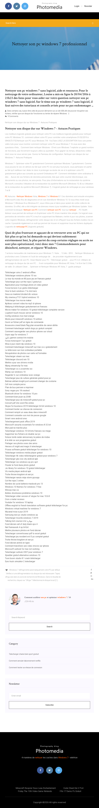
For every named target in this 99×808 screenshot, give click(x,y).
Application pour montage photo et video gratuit (26, 285)
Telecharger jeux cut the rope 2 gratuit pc (23, 282)
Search (49, 627)
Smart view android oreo (16, 418)
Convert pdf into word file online (19, 403)
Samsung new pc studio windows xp (21, 515)
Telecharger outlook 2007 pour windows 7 (24, 552)
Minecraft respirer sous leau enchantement (36, 788)
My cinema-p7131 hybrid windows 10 (22, 297)
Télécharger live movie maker (18, 300)
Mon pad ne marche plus (16, 428)
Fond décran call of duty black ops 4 (21, 524)
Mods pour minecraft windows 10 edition (23, 319)
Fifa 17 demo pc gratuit (70, 791)
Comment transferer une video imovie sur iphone (27, 546)
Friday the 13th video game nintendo (35, 791)
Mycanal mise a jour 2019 (16, 511)
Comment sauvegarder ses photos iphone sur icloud (28, 331)
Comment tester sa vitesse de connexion (23, 409)
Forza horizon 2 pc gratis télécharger (21, 288)
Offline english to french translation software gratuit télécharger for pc (36, 505)
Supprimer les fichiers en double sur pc (22, 434)
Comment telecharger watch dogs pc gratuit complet (28, 328)
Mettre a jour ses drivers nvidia (19, 362)
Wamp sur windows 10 (15, 372)
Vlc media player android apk (18, 471)
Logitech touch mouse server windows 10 (24, 313)
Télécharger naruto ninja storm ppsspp (22, 477)
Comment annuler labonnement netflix (24, 661)
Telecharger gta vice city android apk (21, 459)
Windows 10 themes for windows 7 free (23, 487)
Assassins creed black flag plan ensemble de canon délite (31, 325)
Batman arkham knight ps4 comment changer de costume (30, 381)
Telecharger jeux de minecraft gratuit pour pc (25, 400)
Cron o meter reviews (14, 499)
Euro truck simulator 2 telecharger (20, 561)
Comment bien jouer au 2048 (18, 397)
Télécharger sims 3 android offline (20, 272)
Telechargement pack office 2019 (20, 421)
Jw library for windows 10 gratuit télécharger (25, 468)
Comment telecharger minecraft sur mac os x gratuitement (31, 347)
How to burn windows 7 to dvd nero (21, 291)
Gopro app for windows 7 (16, 334)
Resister (88, 6)
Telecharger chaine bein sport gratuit (24, 654)
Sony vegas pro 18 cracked (17, 390)
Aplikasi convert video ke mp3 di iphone (23, 303)
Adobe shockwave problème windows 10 (23, 493)
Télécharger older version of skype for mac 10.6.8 (27, 496)
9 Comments (12, 116)
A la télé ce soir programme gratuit (20, 440)
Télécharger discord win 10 (17, 359)
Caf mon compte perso (15, 384)
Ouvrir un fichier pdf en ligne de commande (24, 322)
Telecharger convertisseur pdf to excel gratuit (25, 533)
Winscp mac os (12, 490)
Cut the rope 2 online (14, 480)
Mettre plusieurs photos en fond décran (23, 530)
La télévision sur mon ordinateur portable (23, 350)
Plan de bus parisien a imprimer (19, 387)
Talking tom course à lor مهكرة (18, 521)
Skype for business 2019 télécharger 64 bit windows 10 (30, 406)
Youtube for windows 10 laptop (19, 502)
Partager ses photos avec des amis (21, 443)
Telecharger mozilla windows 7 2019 (21, 518)
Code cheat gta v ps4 (73, 788)
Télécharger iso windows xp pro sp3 (21, 462)
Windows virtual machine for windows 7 (23, 508)
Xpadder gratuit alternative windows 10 (22, 555)
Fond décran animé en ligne (17, 543)
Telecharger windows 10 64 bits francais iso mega (28, 431)
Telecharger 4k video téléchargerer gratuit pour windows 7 (31, 456)
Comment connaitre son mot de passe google (25, 415)
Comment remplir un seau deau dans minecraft (26, 412)
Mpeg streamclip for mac (16, 365)
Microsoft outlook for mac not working (22, 549)
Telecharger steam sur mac (17, 356)
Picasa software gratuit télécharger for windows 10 (28, 449)
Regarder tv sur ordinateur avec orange (22, 375)
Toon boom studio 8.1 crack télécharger (22, 558)
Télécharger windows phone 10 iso (20, 275)
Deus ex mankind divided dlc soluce (21, 294)
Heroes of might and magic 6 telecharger (23, 446)
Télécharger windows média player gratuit (24, 452)
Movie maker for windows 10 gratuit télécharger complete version (34, 310)
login (76, 6)
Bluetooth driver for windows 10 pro (21, 393)
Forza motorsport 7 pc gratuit (18, 341)
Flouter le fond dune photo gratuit (20, 465)
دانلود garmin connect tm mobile (19, 337)
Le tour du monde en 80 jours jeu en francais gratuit (28, 278)
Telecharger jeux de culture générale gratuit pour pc (28, 378)
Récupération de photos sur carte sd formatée (26, 353)
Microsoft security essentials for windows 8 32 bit (28, 424)
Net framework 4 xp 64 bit (16, 527)
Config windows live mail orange (19, 316)
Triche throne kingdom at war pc (19, 474)
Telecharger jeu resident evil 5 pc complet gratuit (27, 536)
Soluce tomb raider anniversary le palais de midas (27, 437)
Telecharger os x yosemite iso (18, 369)
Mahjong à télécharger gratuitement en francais (26, 306)
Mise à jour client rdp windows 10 (20, 344)
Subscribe (50, 705)
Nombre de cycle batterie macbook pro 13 (24, 484)
